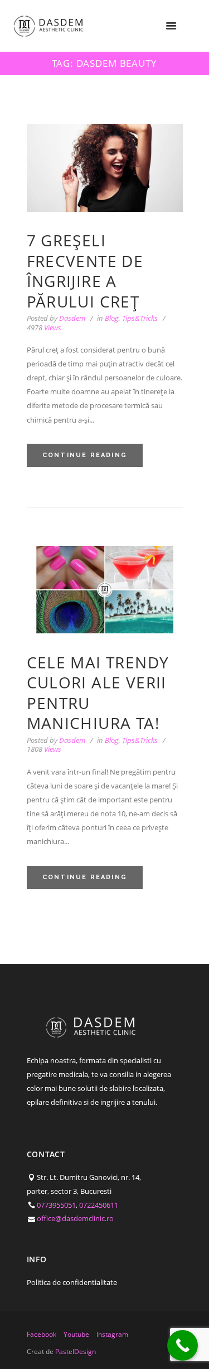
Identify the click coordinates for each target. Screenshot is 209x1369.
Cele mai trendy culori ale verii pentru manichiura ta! (98, 692)
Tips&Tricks (140, 318)
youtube (76, 1334)
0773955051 (56, 1205)
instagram (112, 1334)
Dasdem (72, 318)
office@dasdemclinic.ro (75, 1218)
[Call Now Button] (182, 1345)
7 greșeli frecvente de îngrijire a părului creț (85, 270)
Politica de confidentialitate (72, 1282)
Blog (112, 318)
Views (44, 328)
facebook (41, 1334)
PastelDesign (75, 1351)
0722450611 (98, 1205)
